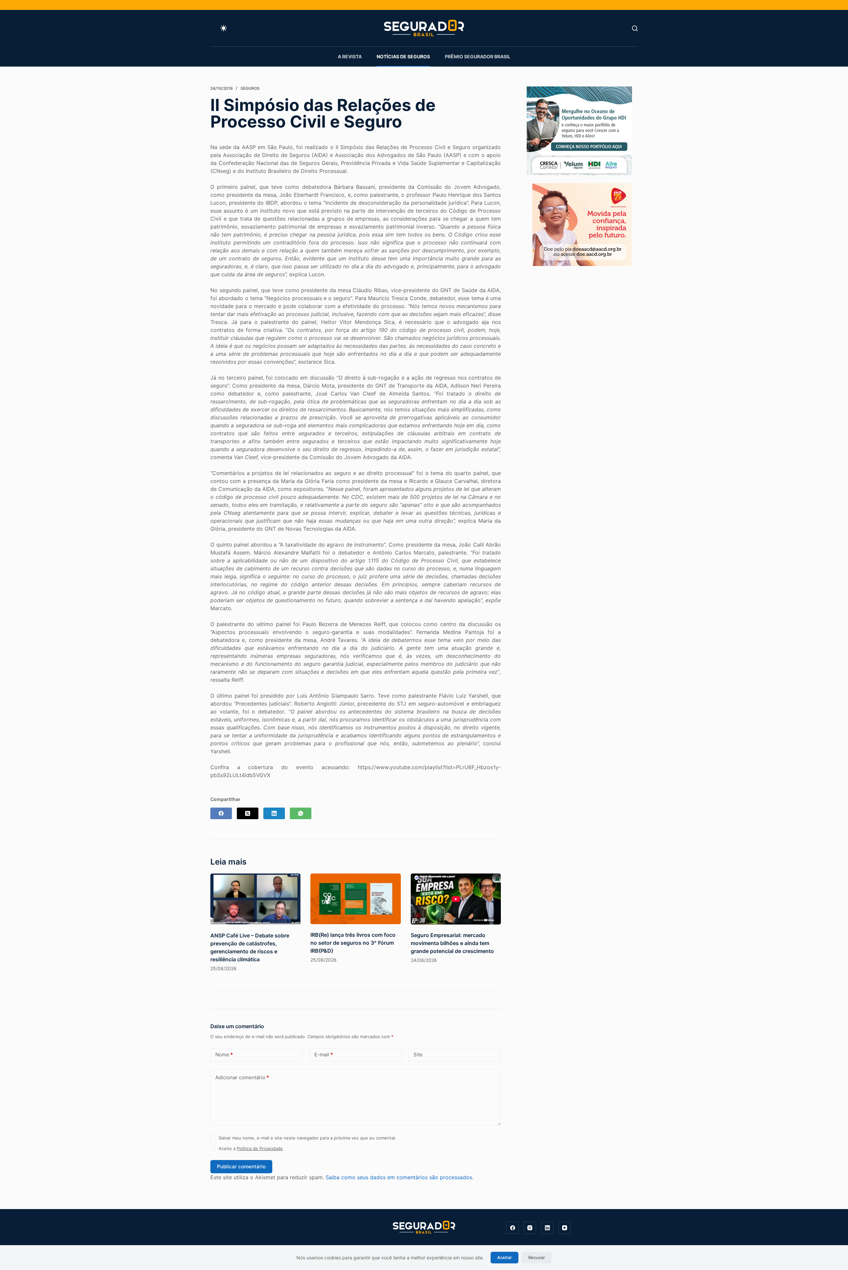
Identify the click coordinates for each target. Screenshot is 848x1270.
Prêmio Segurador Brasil (477, 56)
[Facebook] (221, 813)
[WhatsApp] (300, 813)
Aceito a (251, 1148)
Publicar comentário (241, 1166)
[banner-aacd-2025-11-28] (582, 224)
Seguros (250, 88)
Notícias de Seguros (403, 56)
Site (418, 1054)
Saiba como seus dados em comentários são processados (399, 1177)
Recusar (536, 1257)
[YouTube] (564, 1228)
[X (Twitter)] (247, 813)
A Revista (350, 56)
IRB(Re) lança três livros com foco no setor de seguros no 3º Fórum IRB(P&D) (353, 942)
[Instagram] (530, 1228)
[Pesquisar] (635, 28)
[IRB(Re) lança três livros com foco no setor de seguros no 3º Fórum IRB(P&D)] (355, 898)
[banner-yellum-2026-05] (579, 130)
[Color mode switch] (223, 28)
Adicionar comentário (242, 1077)
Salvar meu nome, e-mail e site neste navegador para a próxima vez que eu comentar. (308, 1137)
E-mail (323, 1054)
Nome (224, 1054)
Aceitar (504, 1257)
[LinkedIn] (274, 813)
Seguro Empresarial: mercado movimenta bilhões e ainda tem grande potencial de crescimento (452, 943)
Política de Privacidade (260, 1148)
